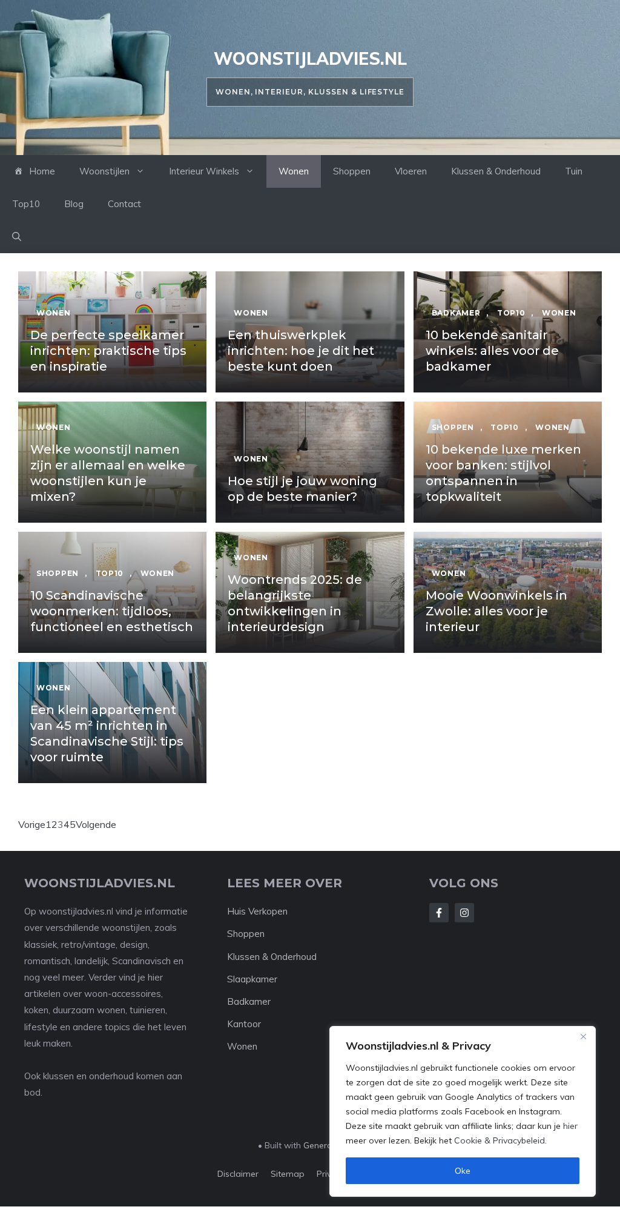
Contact (124, 204)
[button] (16, 236)
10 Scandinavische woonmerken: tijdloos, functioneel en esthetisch (111, 611)
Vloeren (411, 171)
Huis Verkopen (257, 911)
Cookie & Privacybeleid (499, 1140)
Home (42, 171)
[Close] (583, 1036)
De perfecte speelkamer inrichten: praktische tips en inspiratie (108, 351)
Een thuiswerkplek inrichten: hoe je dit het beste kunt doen (301, 351)
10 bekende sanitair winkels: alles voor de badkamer (492, 351)
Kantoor (244, 1024)
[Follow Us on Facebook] (439, 912)
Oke (462, 1170)
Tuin (573, 171)
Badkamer (249, 1001)
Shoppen (352, 171)
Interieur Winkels (204, 171)
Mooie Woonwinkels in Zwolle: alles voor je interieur (496, 611)
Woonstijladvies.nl (310, 58)
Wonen (294, 171)
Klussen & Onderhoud (496, 171)
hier (570, 1125)
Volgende (96, 824)
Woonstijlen (104, 171)
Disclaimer (238, 1173)
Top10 (26, 204)
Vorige (31, 824)
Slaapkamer (252, 979)
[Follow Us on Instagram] (464, 912)
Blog (74, 204)
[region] (462, 1111)
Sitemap (288, 1173)
